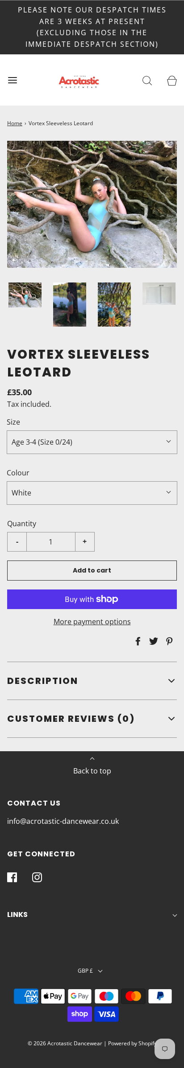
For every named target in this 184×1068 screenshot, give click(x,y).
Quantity (21, 523)
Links (17, 914)
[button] (25, 295)
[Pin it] (168, 641)
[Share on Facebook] (136, 641)
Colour (18, 473)
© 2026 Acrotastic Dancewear (65, 1043)
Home (14, 123)
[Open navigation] (12, 80)
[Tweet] (152, 641)
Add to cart (92, 570)
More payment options (92, 621)
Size (13, 422)
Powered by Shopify (132, 1043)
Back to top (92, 771)
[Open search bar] (147, 80)
